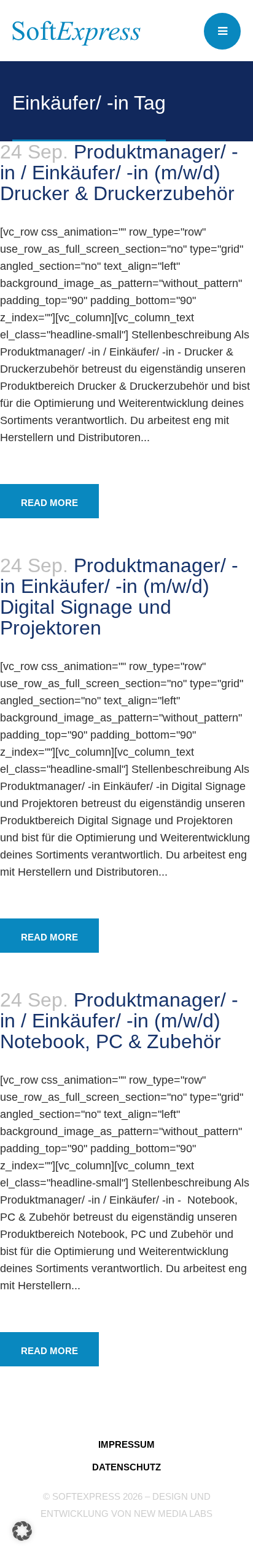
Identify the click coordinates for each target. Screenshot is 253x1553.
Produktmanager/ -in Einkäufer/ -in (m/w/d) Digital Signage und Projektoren (119, 596)
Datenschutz (126, 1467)
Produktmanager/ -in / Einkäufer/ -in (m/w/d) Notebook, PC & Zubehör (119, 1020)
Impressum (126, 1444)
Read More (49, 502)
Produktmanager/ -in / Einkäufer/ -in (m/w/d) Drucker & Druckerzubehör (119, 172)
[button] (22, 1531)
